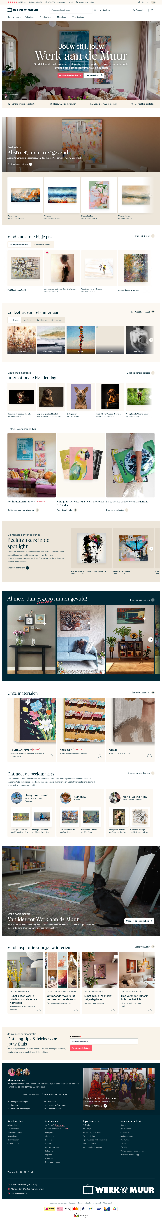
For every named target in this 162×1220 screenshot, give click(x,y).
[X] (28, 1172)
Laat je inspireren (142, 946)
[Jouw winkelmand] (152, 10)
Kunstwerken (13, 17)
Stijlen (29, 320)
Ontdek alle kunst (142, 236)
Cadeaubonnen (54, 1109)
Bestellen (52, 1101)
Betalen (14, 1105)
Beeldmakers (45, 17)
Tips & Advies (78, 17)
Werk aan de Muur (131, 1121)
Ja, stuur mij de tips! (81, 1048)
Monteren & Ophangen (20, 1109)
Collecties (29, 17)
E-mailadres (75, 1037)
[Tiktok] (32, 1172)
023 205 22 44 (50, 1094)
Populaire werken (20, 244)
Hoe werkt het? (92, 75)
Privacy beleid (108, 1203)
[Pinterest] (21, 1172)
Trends (16, 320)
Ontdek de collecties (68, 75)
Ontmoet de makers (16, 568)
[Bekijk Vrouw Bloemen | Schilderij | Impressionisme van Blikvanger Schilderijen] (89, 623)
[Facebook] (24, 1172)
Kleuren (43, 320)
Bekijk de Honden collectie (138, 373)
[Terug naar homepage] (22, 9)
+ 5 (24, 96)
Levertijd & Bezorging (56, 1105)
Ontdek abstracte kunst (17, 164)
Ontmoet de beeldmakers (139, 773)
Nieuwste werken (43, 244)
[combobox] (71, 10)
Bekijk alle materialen (141, 692)
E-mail (64, 1094)
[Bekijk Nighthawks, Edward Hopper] (144, 618)
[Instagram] (17, 1172)
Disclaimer (72, 1203)
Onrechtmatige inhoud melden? (89, 1203)
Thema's (58, 320)
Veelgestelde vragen (19, 1101)
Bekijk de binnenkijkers (140, 600)
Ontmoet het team (93, 1106)
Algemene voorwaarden (58, 1203)
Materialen (61, 17)
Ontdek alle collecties (140, 311)
